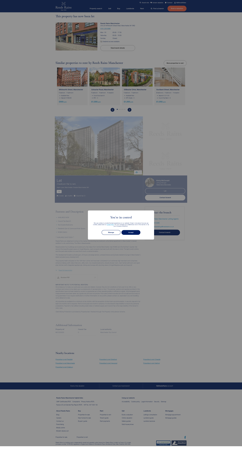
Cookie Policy (110, 224)
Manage (111, 232)
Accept (131, 232)
